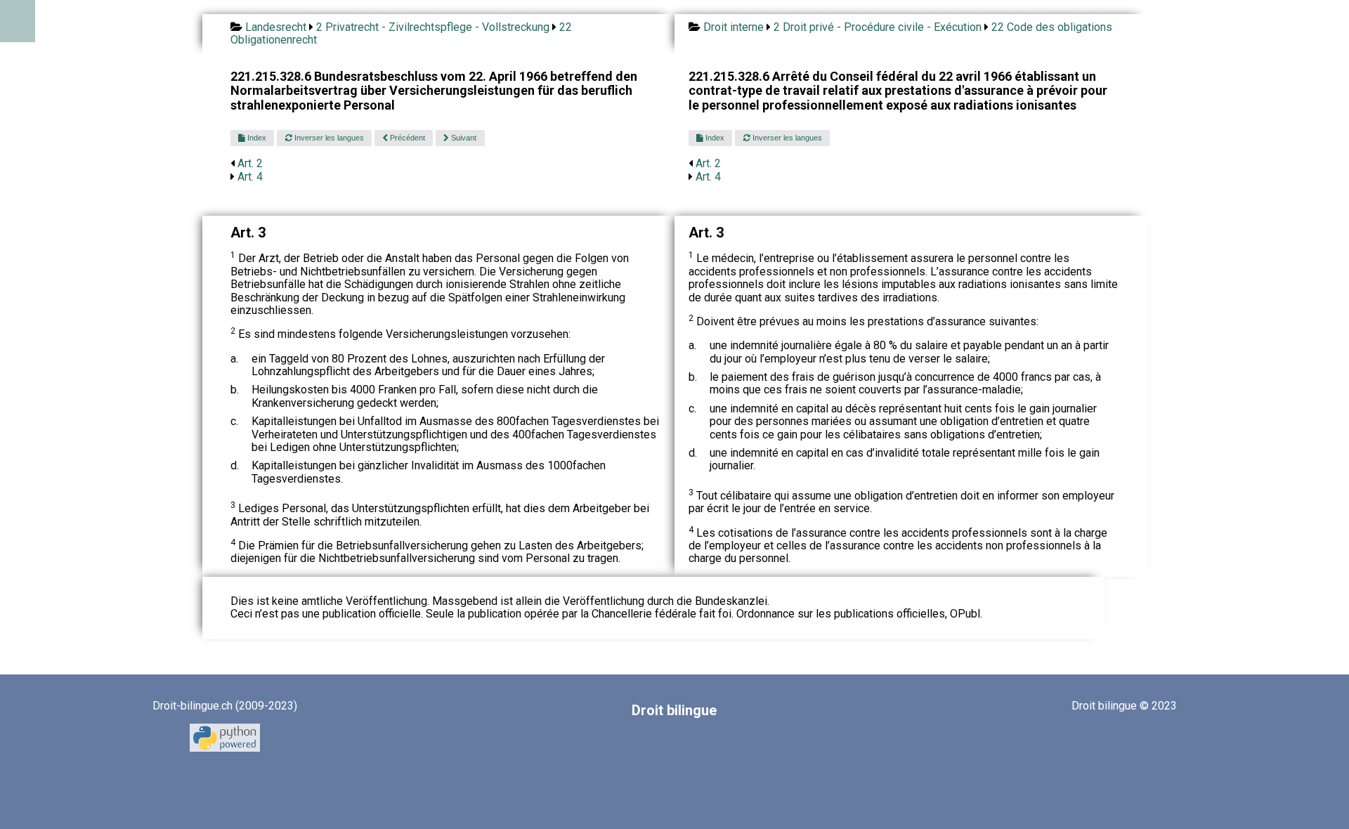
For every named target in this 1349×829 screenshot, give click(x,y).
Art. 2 (250, 163)
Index (255, 137)
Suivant (462, 137)
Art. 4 (250, 176)
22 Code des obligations (1051, 27)
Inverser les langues (328, 137)
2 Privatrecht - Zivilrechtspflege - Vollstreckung (432, 27)
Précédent (406, 137)
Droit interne (733, 27)
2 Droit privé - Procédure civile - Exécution (878, 27)
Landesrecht (275, 27)
